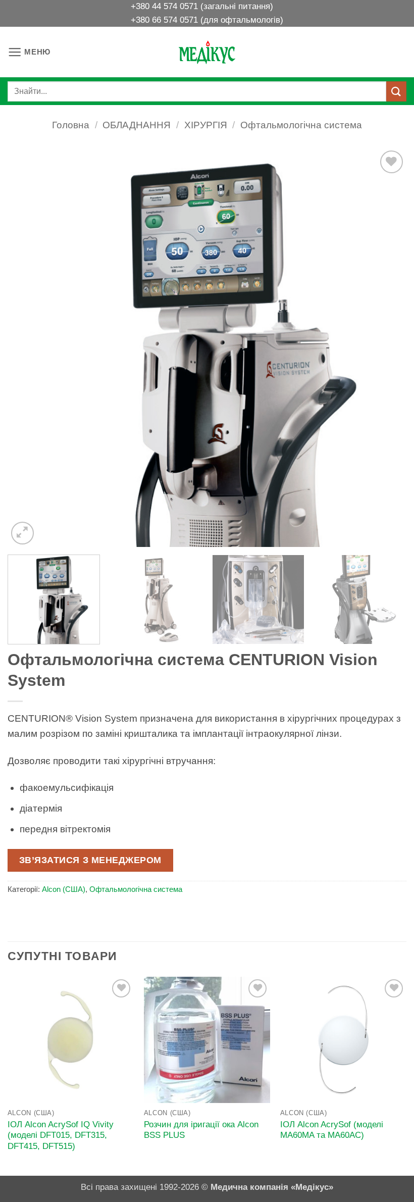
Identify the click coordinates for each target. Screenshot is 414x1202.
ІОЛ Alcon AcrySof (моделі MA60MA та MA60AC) (331, 1130)
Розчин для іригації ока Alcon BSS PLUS (201, 1130)
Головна (70, 125)
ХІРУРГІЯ (205, 125)
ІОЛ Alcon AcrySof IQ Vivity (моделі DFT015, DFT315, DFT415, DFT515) (61, 1135)
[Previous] (28, 347)
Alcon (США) (63, 889)
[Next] (386, 347)
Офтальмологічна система (301, 125)
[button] (29, 52)
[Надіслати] (396, 91)
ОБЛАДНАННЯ (136, 125)
